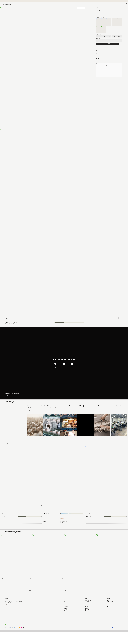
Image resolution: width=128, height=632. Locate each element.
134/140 (114, 36)
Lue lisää (120, 318)
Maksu (99, 58)
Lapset (1, 4)
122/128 (109, 36)
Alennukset (108, 605)
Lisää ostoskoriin (107, 43)
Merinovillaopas (87, 610)
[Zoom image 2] (21, 159)
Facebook (65, 609)
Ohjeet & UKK (109, 600)
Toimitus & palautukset (101, 55)
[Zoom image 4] (42, 251)
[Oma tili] (122, 3)
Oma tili (108, 606)
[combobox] (125, 0)
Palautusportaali (109, 602)
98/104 (98, 36)
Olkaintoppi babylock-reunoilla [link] (7, 4)
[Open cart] (126, 3)
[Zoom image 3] (64, 159)
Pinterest (65, 610)
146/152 (119, 36)
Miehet (65, 601)
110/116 (104, 36)
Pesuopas (99, 50)
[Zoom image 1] (42, 68)
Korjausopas (87, 609)
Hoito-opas (99, 53)
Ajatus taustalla (87, 602)
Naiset (65, 600)
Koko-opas (99, 34)
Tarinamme (87, 601)
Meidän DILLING (88, 600)
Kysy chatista (109, 611)
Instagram (65, 608)
